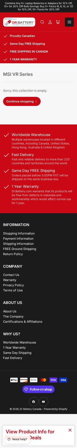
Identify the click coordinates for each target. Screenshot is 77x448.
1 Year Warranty (14, 347)
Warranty (9, 280)
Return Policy (13, 254)
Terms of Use (13, 290)
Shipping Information (18, 244)
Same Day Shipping (17, 353)
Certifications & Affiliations (22, 322)
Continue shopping (20, 101)
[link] (38, 436)
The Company (13, 316)
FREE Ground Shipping (19, 249)
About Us (9, 311)
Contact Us (11, 275)
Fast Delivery (12, 358)
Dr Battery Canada (30, 408)
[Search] (42, 22)
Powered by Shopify (55, 408)
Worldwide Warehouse (19, 342)
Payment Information (18, 238)
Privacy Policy (13, 285)
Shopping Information (19, 233)
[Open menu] (69, 22)
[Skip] (70, 430)
